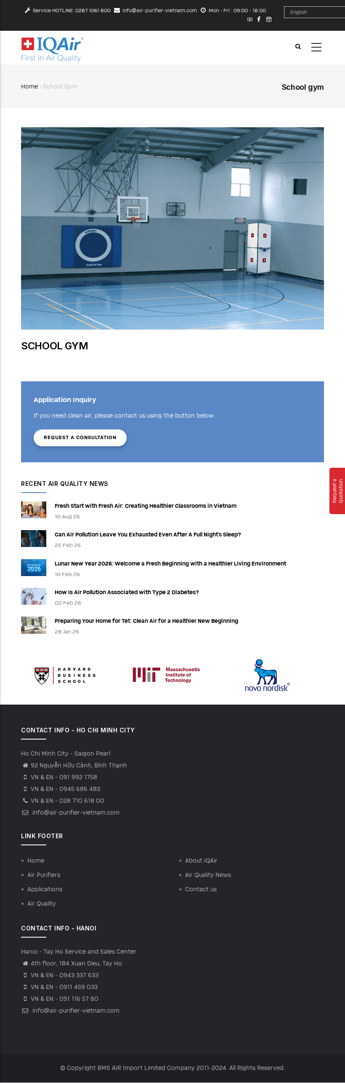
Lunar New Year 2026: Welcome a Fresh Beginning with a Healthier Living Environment (170, 563)
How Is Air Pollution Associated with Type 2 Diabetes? (127, 592)
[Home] (52, 47)
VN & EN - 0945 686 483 (65, 789)
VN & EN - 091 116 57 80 (64, 999)
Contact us (201, 889)
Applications (44, 889)
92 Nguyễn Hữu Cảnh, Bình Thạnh (79, 765)
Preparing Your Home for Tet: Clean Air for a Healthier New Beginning (146, 621)
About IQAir (201, 860)
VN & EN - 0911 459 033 (64, 987)
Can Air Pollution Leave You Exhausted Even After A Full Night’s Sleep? (148, 534)
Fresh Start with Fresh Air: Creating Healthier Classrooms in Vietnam (145, 506)
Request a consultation (80, 437)
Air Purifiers (43, 875)
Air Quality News (208, 875)
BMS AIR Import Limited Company (146, 1068)
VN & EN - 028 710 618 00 (67, 800)
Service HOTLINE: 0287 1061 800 (72, 10)
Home (29, 86)
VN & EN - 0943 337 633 (64, 975)
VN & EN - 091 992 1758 (64, 777)
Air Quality (41, 903)
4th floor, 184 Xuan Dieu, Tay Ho (76, 963)
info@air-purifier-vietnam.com (159, 10)
